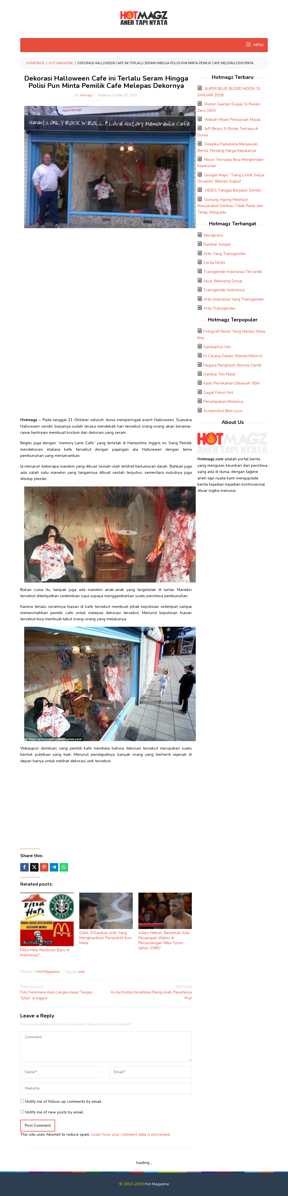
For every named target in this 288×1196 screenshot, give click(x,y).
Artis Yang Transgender (224, 253)
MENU (258, 45)
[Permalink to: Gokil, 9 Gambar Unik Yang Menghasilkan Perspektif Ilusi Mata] (106, 911)
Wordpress (213, 235)
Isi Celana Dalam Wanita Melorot (232, 356)
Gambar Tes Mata (219, 374)
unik (81, 971)
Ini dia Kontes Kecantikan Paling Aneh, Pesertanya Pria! (151, 992)
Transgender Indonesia (223, 290)
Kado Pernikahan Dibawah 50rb (231, 383)
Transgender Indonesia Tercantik (232, 271)
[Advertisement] (106, 271)
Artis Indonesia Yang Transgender (233, 299)
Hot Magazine (48, 971)
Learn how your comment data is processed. (131, 1134)
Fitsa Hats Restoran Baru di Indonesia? (44, 952)
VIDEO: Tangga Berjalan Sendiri (232, 190)
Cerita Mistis (214, 262)
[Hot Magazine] (143, 18)
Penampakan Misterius (223, 401)
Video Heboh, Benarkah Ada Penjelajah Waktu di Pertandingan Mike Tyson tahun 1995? (163, 940)
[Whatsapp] (64, 867)
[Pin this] (44, 867)
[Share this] (24, 867)
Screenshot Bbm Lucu (222, 411)
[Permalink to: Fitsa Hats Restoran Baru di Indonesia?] (47, 919)
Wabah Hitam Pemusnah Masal (232, 119)
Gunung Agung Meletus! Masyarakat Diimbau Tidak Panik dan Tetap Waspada (230, 206)
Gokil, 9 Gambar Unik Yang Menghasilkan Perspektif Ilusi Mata (105, 938)
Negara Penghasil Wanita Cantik (232, 365)
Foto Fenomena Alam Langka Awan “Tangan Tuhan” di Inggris (56, 992)
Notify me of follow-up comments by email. (63, 1101)
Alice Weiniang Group (222, 281)
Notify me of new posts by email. (54, 1112)
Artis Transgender (219, 308)
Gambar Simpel (217, 244)
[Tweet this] (34, 867)
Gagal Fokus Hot (218, 392)
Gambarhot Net (217, 347)
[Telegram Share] (54, 867)
